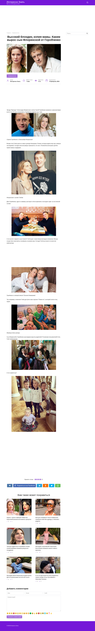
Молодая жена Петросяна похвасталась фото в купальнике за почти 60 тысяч (19, 576)
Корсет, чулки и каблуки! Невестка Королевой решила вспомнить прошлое (19, 518)
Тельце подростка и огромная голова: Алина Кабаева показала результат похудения (18, 548)
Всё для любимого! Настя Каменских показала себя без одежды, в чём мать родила (47, 519)
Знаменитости (12, 76)
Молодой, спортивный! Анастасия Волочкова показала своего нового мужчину (46, 548)
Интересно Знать (16, 2)
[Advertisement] (47, 19)
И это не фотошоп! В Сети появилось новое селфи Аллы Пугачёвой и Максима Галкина (46, 577)
